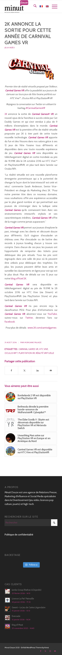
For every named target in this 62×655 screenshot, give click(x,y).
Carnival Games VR (28, 349)
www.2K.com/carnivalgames (42, 327)
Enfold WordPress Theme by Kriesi (35, 647)
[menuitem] (33, 6)
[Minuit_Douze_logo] (26, 6)
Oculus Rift (11, 353)
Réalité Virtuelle (45, 353)
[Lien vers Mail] (55, 651)
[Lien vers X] (45, 651)
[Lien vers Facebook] (40, 651)
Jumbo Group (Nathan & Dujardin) (26, 590)
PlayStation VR (27, 353)
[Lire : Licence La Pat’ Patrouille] (7, 600)
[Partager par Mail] (50, 370)
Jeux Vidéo (10, 47)
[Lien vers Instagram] (50, 651)
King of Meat (17, 625)
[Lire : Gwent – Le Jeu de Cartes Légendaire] (7, 609)
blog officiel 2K (18, 278)
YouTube (52, 314)
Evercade (16, 616)
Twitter (29, 317)
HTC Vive (43, 349)
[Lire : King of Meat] (7, 626)
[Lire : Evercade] (7, 618)
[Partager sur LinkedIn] (37, 370)
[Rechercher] (33, 6)
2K (6, 114)
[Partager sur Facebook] (11, 370)
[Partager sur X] (24, 370)
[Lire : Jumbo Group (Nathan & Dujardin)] (7, 591)
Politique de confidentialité (19, 534)
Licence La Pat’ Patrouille (23, 598)
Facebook (10, 321)
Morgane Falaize (32, 342)
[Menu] (53, 6)
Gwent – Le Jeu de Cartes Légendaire (28, 607)
